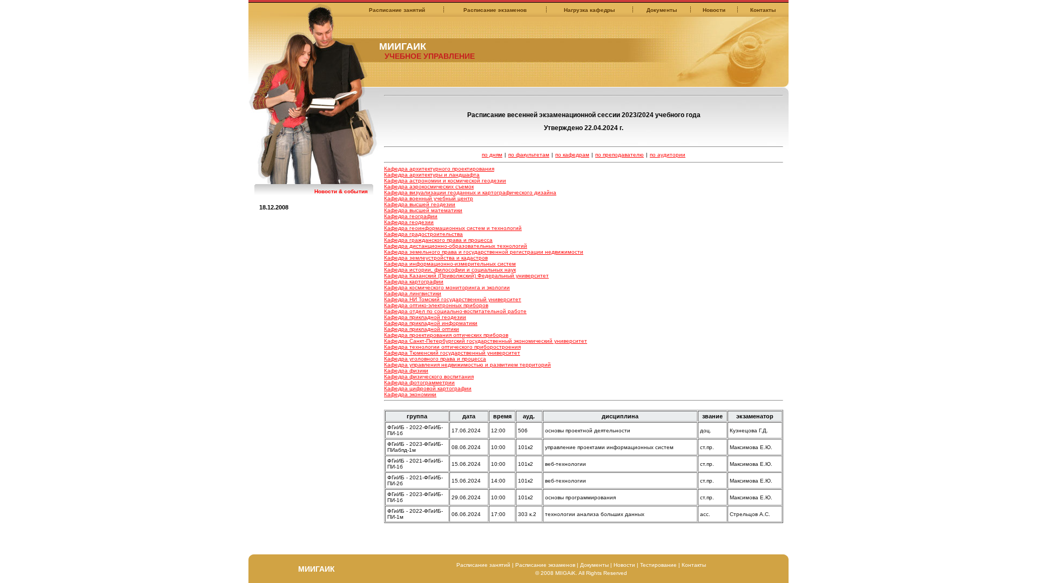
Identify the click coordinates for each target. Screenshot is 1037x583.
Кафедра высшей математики (423, 210)
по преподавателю (619, 155)
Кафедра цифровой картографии (428, 388)
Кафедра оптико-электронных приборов (436, 305)
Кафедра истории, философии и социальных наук (450, 270)
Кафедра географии (410, 216)
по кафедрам (572, 155)
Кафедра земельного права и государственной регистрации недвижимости (483, 252)
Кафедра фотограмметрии (419, 382)
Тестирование (658, 565)
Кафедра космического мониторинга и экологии (447, 287)
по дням (492, 155)
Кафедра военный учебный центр (428, 198)
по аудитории (667, 155)
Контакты (763, 10)
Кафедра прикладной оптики (421, 329)
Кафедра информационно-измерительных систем (450, 264)
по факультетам (528, 155)
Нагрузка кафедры (589, 10)
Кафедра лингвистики (412, 293)
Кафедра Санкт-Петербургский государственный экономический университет (485, 341)
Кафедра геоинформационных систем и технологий (453, 228)
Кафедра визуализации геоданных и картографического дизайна (470, 192)
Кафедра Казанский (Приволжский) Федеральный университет (466, 276)
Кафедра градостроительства (423, 234)
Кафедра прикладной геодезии (425, 317)
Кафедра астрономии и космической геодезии (445, 181)
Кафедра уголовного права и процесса (435, 359)
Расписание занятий (397, 10)
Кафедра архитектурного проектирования (439, 169)
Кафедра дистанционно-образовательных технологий (455, 246)
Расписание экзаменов (495, 10)
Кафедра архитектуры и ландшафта (432, 175)
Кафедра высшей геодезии (419, 204)
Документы (662, 10)
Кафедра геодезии (409, 222)
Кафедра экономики (410, 394)
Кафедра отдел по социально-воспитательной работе (455, 311)
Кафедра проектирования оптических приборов (446, 335)
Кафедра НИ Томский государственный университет (452, 299)
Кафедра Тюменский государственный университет (452, 353)
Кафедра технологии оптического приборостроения (452, 347)
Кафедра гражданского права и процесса (438, 240)
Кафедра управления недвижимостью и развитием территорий (467, 365)
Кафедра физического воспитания (429, 376)
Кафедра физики (406, 371)
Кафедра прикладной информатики (430, 323)
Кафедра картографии (413, 281)
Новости (714, 10)
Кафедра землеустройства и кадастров (436, 258)
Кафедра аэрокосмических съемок (429, 186)
